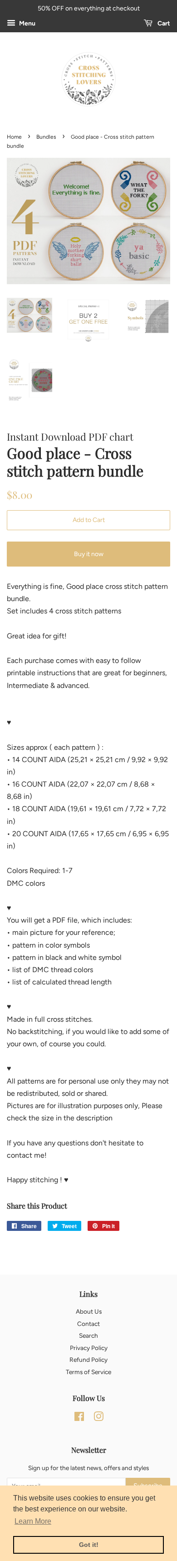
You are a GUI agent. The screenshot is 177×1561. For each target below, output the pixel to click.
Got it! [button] (88, 1544)
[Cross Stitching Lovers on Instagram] (98, 1418)
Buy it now (88, 554)
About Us (89, 1311)
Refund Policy (88, 1359)
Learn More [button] (33, 1521)
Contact (88, 1323)
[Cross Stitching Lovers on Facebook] (79, 1418)
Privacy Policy (89, 1347)
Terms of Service (88, 1371)
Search (88, 1335)
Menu (26, 23)
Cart (163, 23)
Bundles (46, 137)
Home (14, 137)
